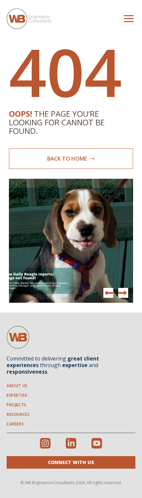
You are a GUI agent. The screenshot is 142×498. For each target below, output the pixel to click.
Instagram (45, 443)
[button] (123, 293)
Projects (16, 405)
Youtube (96, 443)
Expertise (17, 395)
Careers (15, 424)
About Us (17, 386)
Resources (18, 414)
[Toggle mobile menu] (128, 18)
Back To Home (67, 158)
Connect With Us (71, 462)
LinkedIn (71, 443)
